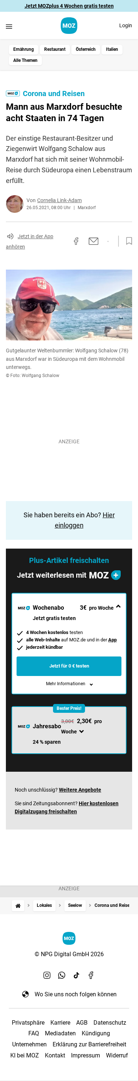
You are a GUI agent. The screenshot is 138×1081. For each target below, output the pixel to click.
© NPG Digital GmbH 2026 (69, 954)
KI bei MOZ (24, 1055)
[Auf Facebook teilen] (76, 241)
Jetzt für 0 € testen (69, 666)
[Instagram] (47, 975)
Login (125, 25)
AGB (82, 1022)
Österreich (86, 49)
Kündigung (96, 1033)
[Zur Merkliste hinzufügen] (127, 241)
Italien (112, 49)
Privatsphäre (28, 1022)
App (112, 639)
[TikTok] (76, 975)
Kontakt (55, 1055)
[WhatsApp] (62, 975)
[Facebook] (91, 975)
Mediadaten (60, 1033)
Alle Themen (25, 60)
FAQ (33, 1033)
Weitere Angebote (80, 790)
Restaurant (55, 49)
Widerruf (117, 1055)
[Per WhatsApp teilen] (108, 241)
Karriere (60, 1022)
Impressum (85, 1055)
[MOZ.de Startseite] (69, 25)
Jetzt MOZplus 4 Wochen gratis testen (69, 6)
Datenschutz (109, 1022)
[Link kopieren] (63, 241)
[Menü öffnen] (9, 26)
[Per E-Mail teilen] (93, 241)
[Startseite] (18, 905)
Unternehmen (29, 1044)
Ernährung (23, 49)
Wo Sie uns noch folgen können (76, 994)
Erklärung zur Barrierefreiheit (89, 1044)
